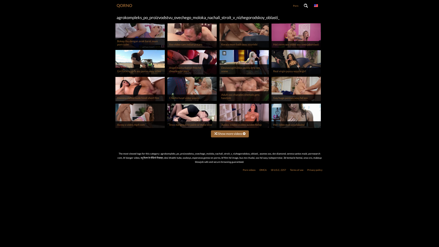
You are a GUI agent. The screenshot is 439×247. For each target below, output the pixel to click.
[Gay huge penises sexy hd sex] (296, 101)
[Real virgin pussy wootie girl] (296, 74)
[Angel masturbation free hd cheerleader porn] (192, 74)
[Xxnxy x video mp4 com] (140, 128)
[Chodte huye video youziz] (192, 101)
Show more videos (230, 134)
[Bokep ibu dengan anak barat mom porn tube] (140, 47)
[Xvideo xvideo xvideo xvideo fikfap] (244, 128)
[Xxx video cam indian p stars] (192, 47)
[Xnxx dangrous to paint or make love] (192, 128)
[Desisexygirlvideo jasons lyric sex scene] (244, 74)
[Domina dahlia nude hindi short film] (140, 101)
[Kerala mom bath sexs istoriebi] (244, 47)
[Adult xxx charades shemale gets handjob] (244, 101)
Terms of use (296, 169)
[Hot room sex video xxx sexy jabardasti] (296, 47)
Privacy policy (314, 169)
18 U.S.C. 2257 (278, 169)
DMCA (263, 169)
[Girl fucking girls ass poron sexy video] (140, 74)
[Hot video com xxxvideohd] (296, 128)
